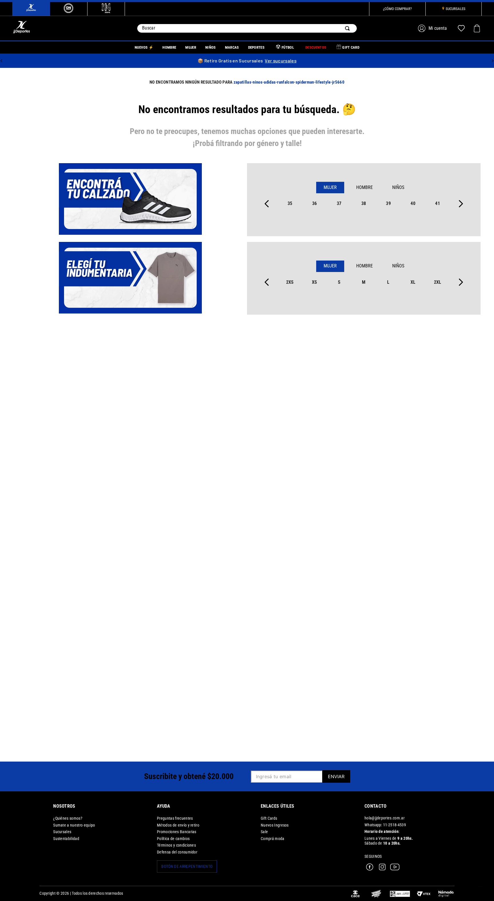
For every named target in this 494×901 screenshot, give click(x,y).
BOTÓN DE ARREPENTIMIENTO (186, 866)
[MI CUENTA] (433, 28)
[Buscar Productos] (348, 28)
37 (339, 203)
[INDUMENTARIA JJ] (130, 278)
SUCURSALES (455, 9)
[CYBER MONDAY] (376, 893)
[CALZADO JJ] (130, 199)
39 (388, 203)
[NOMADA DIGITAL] (446, 893)
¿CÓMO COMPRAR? (397, 9)
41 (437, 203)
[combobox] (247, 28)
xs (314, 282)
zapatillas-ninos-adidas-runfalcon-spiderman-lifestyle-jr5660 (289, 82)
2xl (437, 282)
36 (314, 203)
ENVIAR (336, 776)
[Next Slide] (492, 60)
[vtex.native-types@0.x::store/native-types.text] (400, 893)
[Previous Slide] (1, 60)
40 (413, 203)
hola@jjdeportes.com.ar (384, 818)
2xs (290, 282)
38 (363, 203)
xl (413, 282)
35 (290, 203)
